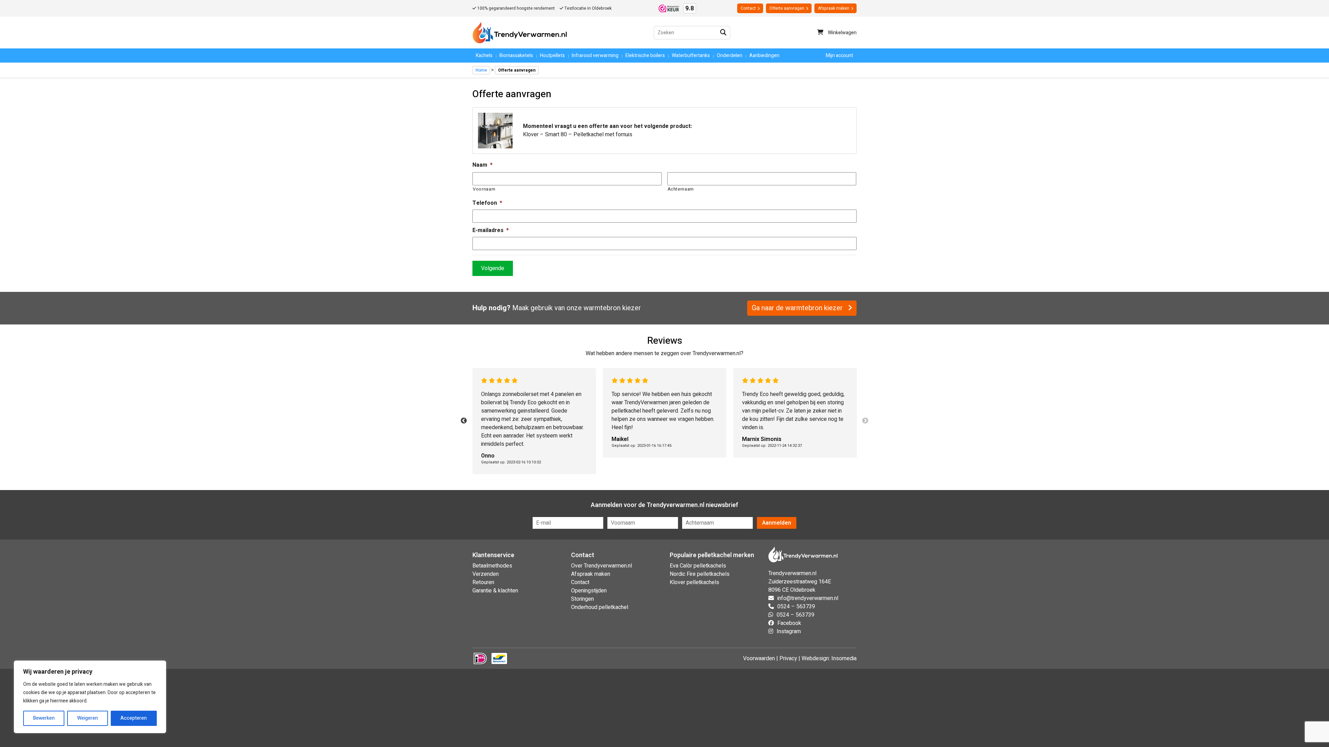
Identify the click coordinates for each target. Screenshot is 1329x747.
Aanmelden (776, 523)
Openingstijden (589, 591)
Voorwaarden (759, 658)
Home (481, 70)
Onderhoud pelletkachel (599, 607)
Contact (748, 8)
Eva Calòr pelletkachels (698, 566)
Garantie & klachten (495, 591)
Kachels (484, 55)
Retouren (483, 582)
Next (865, 420)
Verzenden (485, 574)
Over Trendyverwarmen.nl (601, 566)
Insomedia (844, 658)
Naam (482, 165)
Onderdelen (729, 55)
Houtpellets (552, 55)
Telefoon (487, 203)
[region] (90, 697)
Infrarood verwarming (595, 55)
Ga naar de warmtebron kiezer (798, 308)
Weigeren (87, 718)
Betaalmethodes (492, 566)
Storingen (582, 599)
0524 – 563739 (796, 606)
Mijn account (839, 55)
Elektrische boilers (645, 55)
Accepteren (133, 718)
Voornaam (484, 189)
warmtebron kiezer (612, 308)
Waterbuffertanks (691, 55)
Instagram (789, 631)
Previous (463, 420)
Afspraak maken (833, 8)
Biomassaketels (516, 55)
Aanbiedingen (764, 55)
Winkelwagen (842, 32)
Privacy (788, 658)
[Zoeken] (723, 32)
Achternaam (681, 189)
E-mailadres (490, 230)
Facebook (789, 623)
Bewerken (44, 718)
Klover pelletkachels (694, 582)
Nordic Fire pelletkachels (700, 574)
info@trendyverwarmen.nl (807, 598)
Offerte (786, 8)
